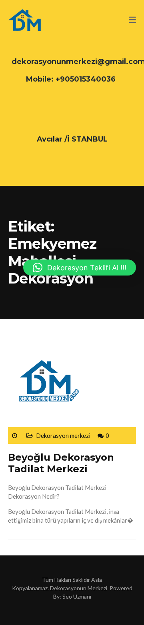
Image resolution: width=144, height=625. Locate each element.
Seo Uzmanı (76, 596)
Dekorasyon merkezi (63, 435)
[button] (79, 268)
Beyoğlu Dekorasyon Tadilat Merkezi (61, 463)
